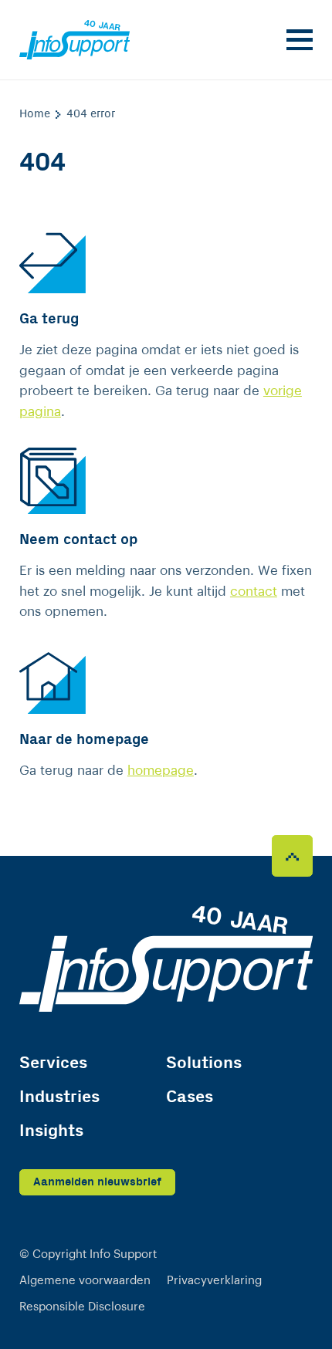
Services (53, 1063)
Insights (51, 1131)
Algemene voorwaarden (85, 1280)
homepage (160, 770)
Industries (59, 1097)
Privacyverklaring (214, 1280)
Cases (189, 1097)
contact (253, 591)
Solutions (204, 1063)
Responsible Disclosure (82, 1307)
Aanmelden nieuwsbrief (97, 1182)
